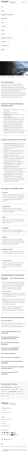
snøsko (2, 395)
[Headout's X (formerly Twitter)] (11, 439)
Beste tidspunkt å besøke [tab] (17, 278)
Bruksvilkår (3, 423)
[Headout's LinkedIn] (2, 439)
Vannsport (3, 41)
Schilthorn (21, 389)
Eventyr (3, 34)
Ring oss (4, 410)
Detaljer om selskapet (6, 419)
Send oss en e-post (6, 412)
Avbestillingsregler (5, 425)
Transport (3, 26)
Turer (2, 22)
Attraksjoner (4, 18)
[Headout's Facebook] (9, 439)
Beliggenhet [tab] (4, 278)
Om (2, 7)
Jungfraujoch (16, 387)
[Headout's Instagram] (4, 439)
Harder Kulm (4, 391)
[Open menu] (26, 1)
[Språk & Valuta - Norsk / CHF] (24, 2)
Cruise (2, 30)
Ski (16, 393)
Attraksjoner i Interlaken (7, 14)
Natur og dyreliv (5, 45)
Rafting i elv (19, 391)
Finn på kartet (18, 288)
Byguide (3, 49)
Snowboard (21, 393)
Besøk (2, 10)
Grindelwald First (11, 76)
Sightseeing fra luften (6, 38)
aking (7, 395)
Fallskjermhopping (5, 393)
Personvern (3, 421)
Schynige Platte (14, 389)
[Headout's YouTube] (6, 439)
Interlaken (4, 76)
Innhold (6, 450)
